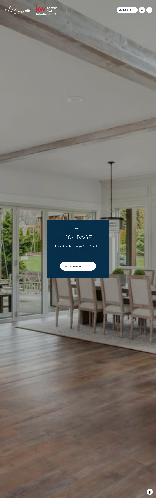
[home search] (142, 10)
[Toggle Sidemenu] (149, 10)
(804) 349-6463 (127, 10)
